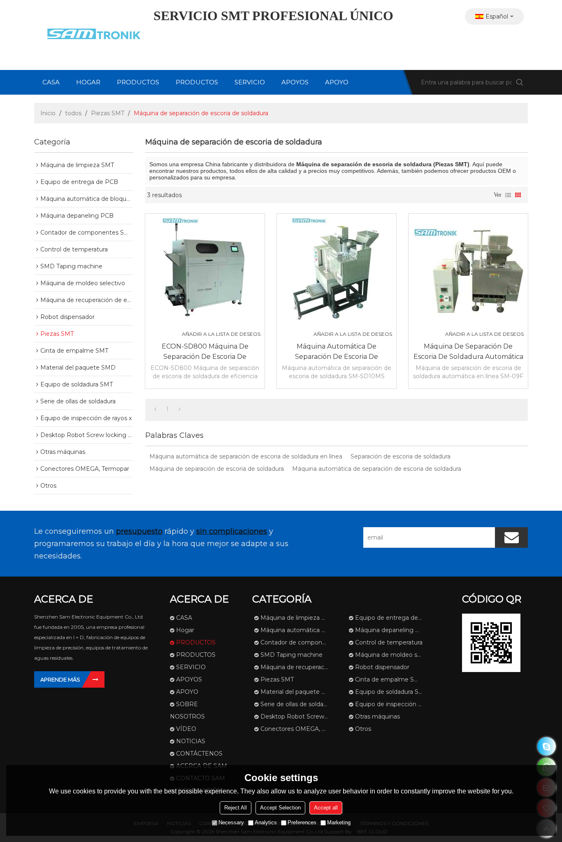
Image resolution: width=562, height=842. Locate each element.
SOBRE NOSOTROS (187, 710)
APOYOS (295, 82)
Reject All (235, 808)
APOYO (336, 82)
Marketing (339, 822)
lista (508, 195)
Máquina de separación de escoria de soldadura (216, 468)
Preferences (302, 822)
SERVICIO (250, 82)
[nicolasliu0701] (546, 746)
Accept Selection (280, 808)
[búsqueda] (519, 82)
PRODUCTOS (138, 82)
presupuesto (139, 531)
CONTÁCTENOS (199, 753)
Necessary (231, 822)
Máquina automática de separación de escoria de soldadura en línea (245, 456)
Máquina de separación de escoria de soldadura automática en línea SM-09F (468, 352)
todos (73, 113)
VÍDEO (186, 729)
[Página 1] (155, 409)
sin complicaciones (231, 531)
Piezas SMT (107, 113)
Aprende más (60, 679)
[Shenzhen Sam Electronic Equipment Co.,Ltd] (91, 35)
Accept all (326, 808)
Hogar (88, 82)
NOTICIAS (190, 741)
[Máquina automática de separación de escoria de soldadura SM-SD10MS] (336, 273)
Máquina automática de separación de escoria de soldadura (376, 468)
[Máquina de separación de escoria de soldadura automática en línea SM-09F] (468, 273)
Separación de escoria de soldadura (401, 456)
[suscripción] (511, 537)
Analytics (266, 822)
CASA (51, 82)
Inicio (48, 113)
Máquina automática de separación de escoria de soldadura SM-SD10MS (336, 352)
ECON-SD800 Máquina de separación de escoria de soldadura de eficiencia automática (205, 352)
